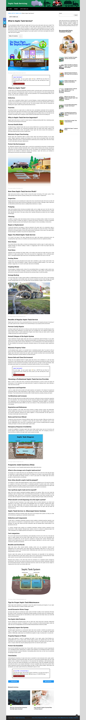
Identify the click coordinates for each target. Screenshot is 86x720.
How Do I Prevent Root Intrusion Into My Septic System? (18, 708)
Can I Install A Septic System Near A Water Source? (43, 708)
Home (10, 8)
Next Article (48, 681)
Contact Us (75, 717)
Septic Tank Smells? (17, 77)
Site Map (71, 717)
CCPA (59, 717)
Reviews (16, 8)
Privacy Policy (41, 717)
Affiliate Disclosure (64, 717)
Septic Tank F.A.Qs (24, 8)
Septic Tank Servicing (17, 3)
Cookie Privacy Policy (52, 717)
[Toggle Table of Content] (19, 36)
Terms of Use (34, 717)
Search (60, 13)
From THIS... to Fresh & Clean (21, 670)
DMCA (46, 717)
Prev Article (14, 681)
